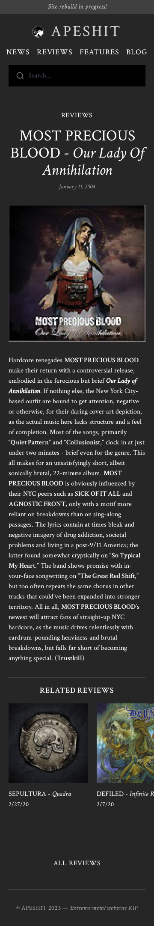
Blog (137, 52)
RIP (133, 908)
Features (99, 52)
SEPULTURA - (40, 793)
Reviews (55, 52)
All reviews (77, 863)
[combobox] (77, 75)
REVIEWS (77, 115)
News (18, 52)
